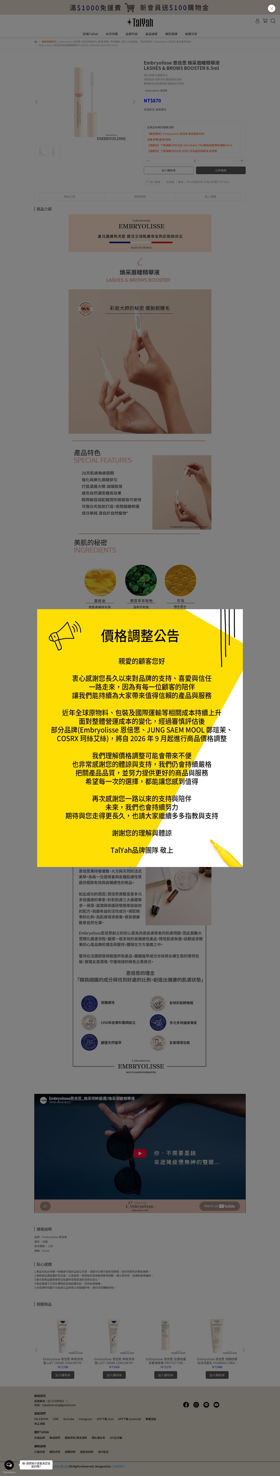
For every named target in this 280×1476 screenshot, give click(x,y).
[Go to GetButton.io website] (9, 1472)
